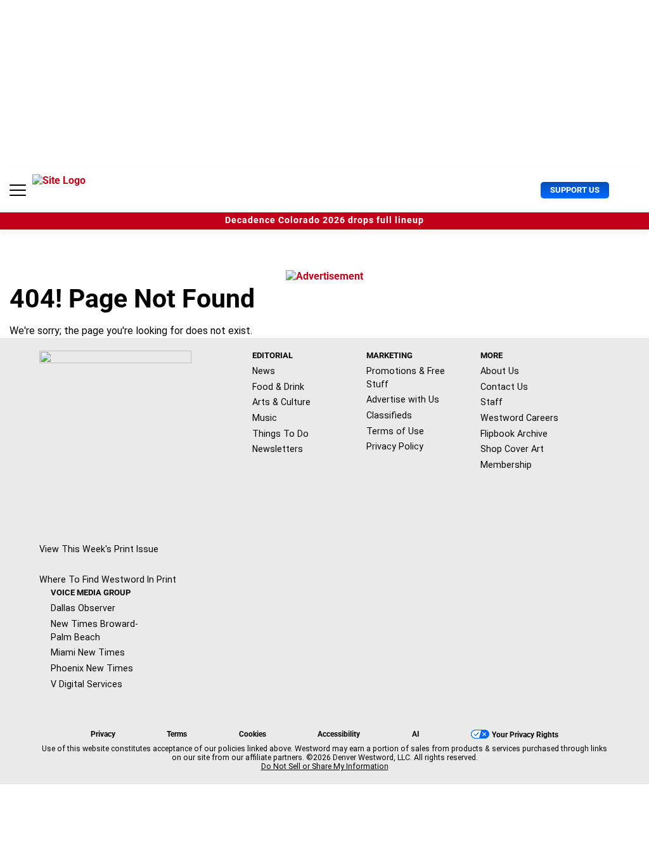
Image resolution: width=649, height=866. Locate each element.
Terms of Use (395, 431)
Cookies (252, 734)
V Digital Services (86, 684)
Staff (491, 402)
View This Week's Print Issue (98, 549)
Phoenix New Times (92, 668)
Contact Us (504, 387)
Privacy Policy (394, 446)
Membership (506, 465)
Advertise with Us (402, 399)
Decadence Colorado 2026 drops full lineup (324, 220)
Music (264, 418)
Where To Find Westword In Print (107, 579)
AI (416, 734)
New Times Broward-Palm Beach (94, 630)
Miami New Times (88, 652)
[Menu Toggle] (18, 190)
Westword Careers (519, 418)
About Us (499, 371)
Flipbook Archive (514, 434)
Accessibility (339, 734)
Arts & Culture (281, 402)
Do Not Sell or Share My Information (325, 766)
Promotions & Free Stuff (405, 377)
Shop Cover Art (512, 449)
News (263, 371)
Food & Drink (278, 387)
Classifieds (389, 415)
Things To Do (280, 434)
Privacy (103, 734)
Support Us (575, 190)
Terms (177, 734)
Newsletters (277, 449)
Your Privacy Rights (525, 734)
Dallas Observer (83, 608)
